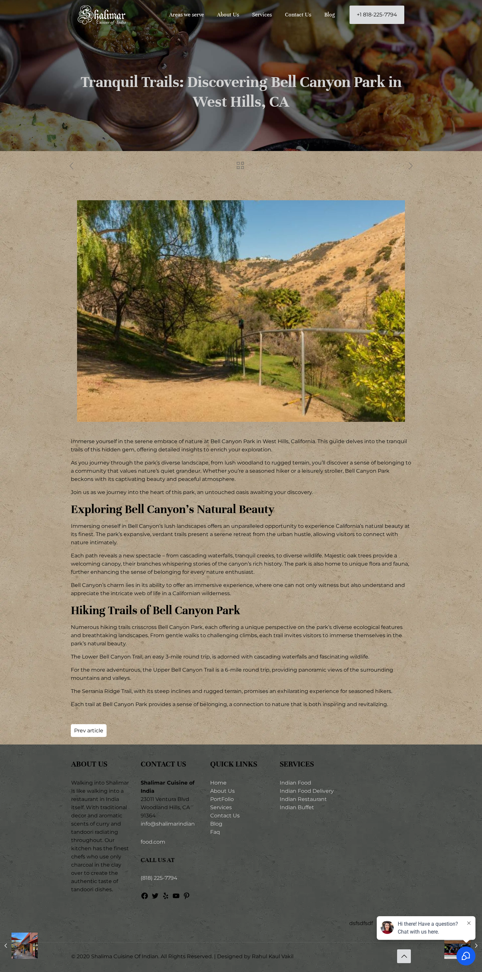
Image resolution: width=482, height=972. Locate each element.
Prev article (88, 730)
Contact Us (225, 815)
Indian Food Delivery (307, 791)
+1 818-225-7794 (377, 14)
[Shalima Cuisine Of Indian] (102, 15)
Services (221, 807)
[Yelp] (166, 898)
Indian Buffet (297, 807)
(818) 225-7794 (159, 878)
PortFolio (222, 799)
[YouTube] (176, 898)
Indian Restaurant (303, 799)
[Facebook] (145, 898)
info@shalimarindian (168, 824)
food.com (153, 842)
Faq (215, 832)
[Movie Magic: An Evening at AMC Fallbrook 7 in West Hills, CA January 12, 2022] (19, 946)
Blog (216, 824)
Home (218, 783)
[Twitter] (155, 898)
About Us (222, 791)
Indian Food (295, 783)
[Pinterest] (187, 898)
